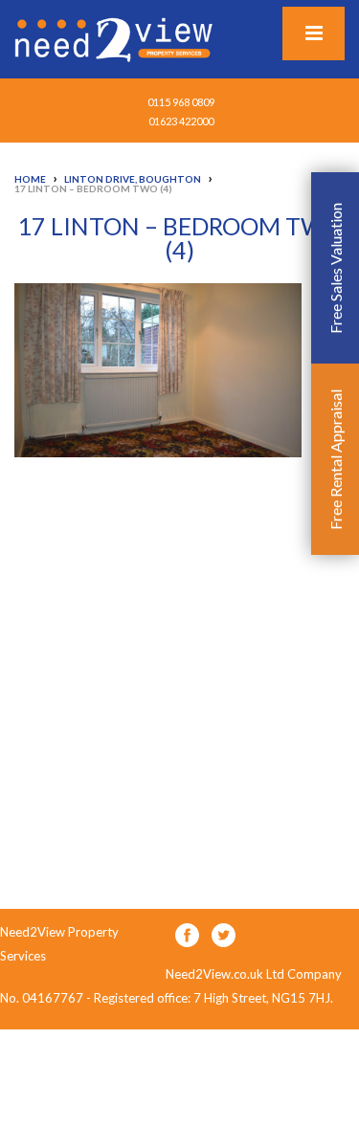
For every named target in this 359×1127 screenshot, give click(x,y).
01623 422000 (180, 121)
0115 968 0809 (180, 102)
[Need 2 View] (115, 38)
